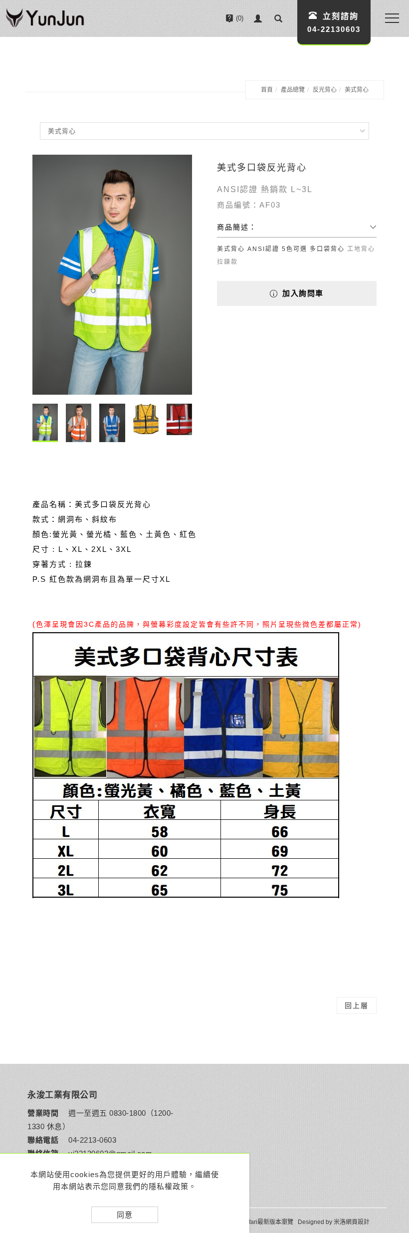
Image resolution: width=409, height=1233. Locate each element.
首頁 (267, 89)
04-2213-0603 (92, 1140)
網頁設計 (358, 1222)
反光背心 (325, 89)
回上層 (357, 1005)
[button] (278, 18)
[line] (389, 1090)
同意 (125, 1215)
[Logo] (45, 19)
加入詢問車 (302, 293)
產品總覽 (293, 89)
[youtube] (389, 1140)
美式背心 (357, 89)
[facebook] (389, 1115)
